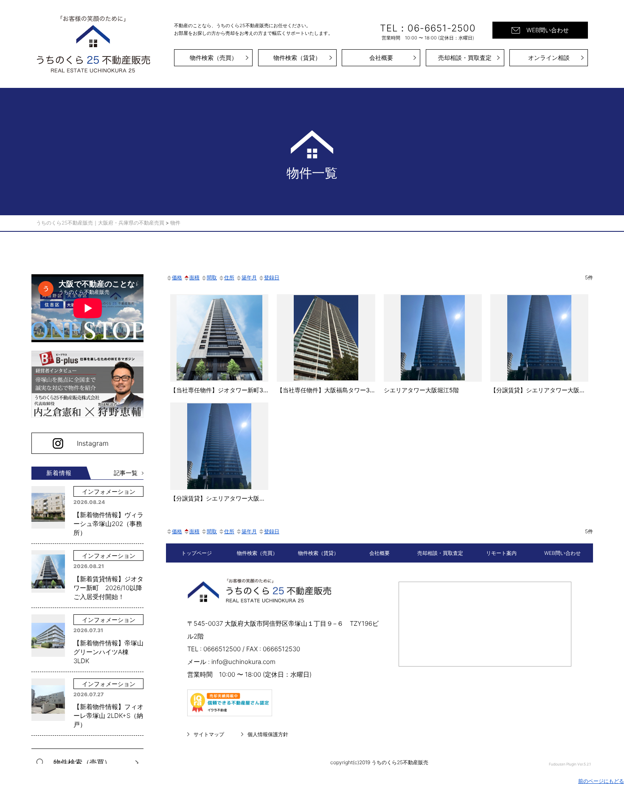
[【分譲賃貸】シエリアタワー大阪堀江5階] (539, 344)
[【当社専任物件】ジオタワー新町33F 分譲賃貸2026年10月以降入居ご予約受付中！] (219, 344)
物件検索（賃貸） (297, 57)
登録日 (271, 277)
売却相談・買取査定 (465, 57)
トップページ (196, 553)
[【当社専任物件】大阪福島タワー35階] (326, 344)
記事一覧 (126, 472)
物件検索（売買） (213, 57)
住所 (229, 277)
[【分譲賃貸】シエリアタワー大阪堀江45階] (219, 452)
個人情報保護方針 (267, 734)
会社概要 (381, 57)
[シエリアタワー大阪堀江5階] (433, 344)
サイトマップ (209, 734)
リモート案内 (501, 553)
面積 (194, 277)
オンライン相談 (549, 57)
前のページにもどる (601, 781)
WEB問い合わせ (547, 30)
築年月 (249, 277)
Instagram (93, 443)
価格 (177, 277)
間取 (212, 277)
